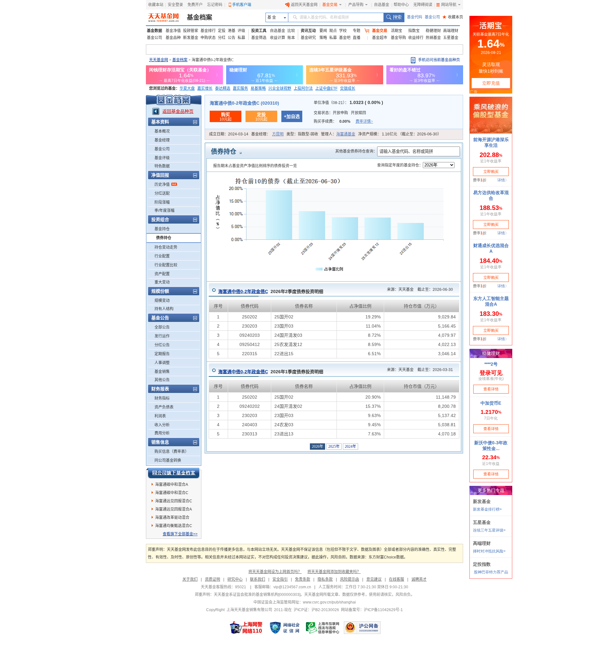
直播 (356, 38)
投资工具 (258, 31)
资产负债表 (164, 407)
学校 (343, 31)
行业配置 (162, 256)
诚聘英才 (419, 579)
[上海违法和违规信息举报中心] (322, 627)
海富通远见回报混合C (173, 501)
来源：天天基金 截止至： (418, 289)
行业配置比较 (165, 265)
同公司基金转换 (167, 460)
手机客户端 (241, 5)
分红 (222, 38)
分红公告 (162, 345)
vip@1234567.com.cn (292, 587)
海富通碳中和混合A (171, 484)
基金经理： (267, 134)
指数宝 (414, 31)
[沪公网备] (362, 627)
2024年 (350, 446)
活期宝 (396, 31)
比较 (291, 31)
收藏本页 (452, 17)
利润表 (160, 416)
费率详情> (364, 121)
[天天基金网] (164, 17)
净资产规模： (399, 134)
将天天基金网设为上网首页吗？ (275, 572)
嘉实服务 (240, 88)
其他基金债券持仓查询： (356, 151)
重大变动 (162, 282)
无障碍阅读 (422, 5)
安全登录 (175, 5)
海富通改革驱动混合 (172, 517)
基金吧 (344, 38)
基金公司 (432, 17)
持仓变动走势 (165, 247)
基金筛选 (258, 38)
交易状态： (340, 113)
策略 (323, 38)
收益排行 (415, 38)
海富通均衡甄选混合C (173, 526)
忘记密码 (214, 5)
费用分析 (162, 433)
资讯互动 (308, 31)
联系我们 (257, 579)
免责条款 (302, 579)
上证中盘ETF (326, 88)
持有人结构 (164, 309)
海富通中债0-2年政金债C (243, 291)
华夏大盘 (187, 88)
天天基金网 (158, 60)
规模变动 (162, 300)
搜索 (393, 17)
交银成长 (347, 88)
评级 (241, 31)
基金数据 (154, 31)
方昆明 (278, 134)
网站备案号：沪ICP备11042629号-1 (372, 610)
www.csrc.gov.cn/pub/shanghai (329, 602)
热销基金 (433, 38)
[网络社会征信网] (284, 627)
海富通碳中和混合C (171, 493)
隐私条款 (325, 579)
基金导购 (398, 38)
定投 (222, 31)
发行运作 (162, 336)
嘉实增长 (205, 88)
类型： (302, 134)
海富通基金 (345, 134)
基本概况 (162, 131)
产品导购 (355, 5)
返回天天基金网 (304, 5)
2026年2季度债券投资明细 (270, 291)
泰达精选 (222, 88)
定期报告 (162, 354)
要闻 (323, 31)
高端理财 (450, 31)
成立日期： (228, 134)
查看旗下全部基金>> (180, 534)
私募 (241, 38)
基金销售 (162, 371)
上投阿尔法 (303, 88)
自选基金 (381, 5)
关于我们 (190, 579)
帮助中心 (401, 5)
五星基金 (450, 38)
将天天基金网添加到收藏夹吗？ (334, 572)
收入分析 (162, 425)
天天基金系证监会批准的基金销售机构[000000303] (257, 594)
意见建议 (374, 579)
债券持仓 (163, 238)
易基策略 (258, 88)
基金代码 (414, 17)
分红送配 (162, 193)
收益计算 (277, 38)
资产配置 (162, 274)
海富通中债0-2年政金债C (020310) (244, 103)
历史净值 (162, 184)
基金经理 (162, 140)
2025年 (334, 446)
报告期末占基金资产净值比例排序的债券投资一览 (255, 166)
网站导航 (448, 5)
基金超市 (379, 38)
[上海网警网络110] (246, 627)
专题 (356, 31)
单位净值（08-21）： (348, 103)
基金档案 (199, 17)
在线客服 (396, 579)
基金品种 (173, 38)
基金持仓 (162, 229)
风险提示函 (349, 579)
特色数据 (162, 166)
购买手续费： (343, 121)
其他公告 (162, 380)
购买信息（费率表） (171, 451)
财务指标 (162, 398)
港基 (231, 31)
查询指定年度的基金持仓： (400, 165)
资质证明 (212, 579)
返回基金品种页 (177, 111)
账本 (291, 38)
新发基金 (190, 38)
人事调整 (162, 363)
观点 (333, 31)
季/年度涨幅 (164, 210)
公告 (231, 38)
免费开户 (195, 5)
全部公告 (162, 327)
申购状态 (208, 38)
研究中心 (235, 579)
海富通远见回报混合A (173, 509)
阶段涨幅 (162, 202)
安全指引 (280, 579)
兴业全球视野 (279, 88)
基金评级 (162, 158)
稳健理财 (433, 31)
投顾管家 (190, 31)
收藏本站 (155, 5)
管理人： (338, 134)
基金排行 (208, 31)
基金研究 (308, 38)
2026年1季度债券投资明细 (270, 371)
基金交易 (329, 5)
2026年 (317, 446)
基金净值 (173, 31)
